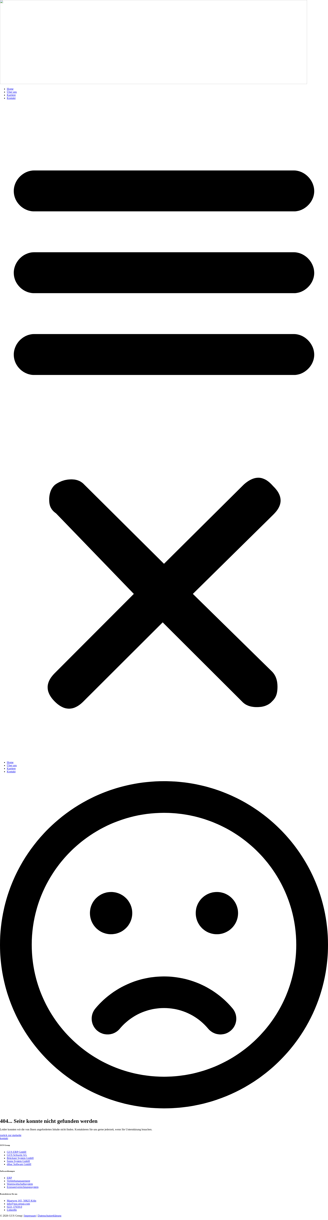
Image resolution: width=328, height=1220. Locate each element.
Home (10, 88)
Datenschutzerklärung (49, 1215)
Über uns (12, 91)
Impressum (30, 1215)
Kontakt (11, 98)
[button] (164, 430)
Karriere (11, 95)
